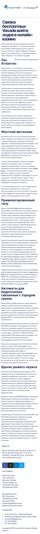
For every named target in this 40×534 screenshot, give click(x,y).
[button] (20, 17)
